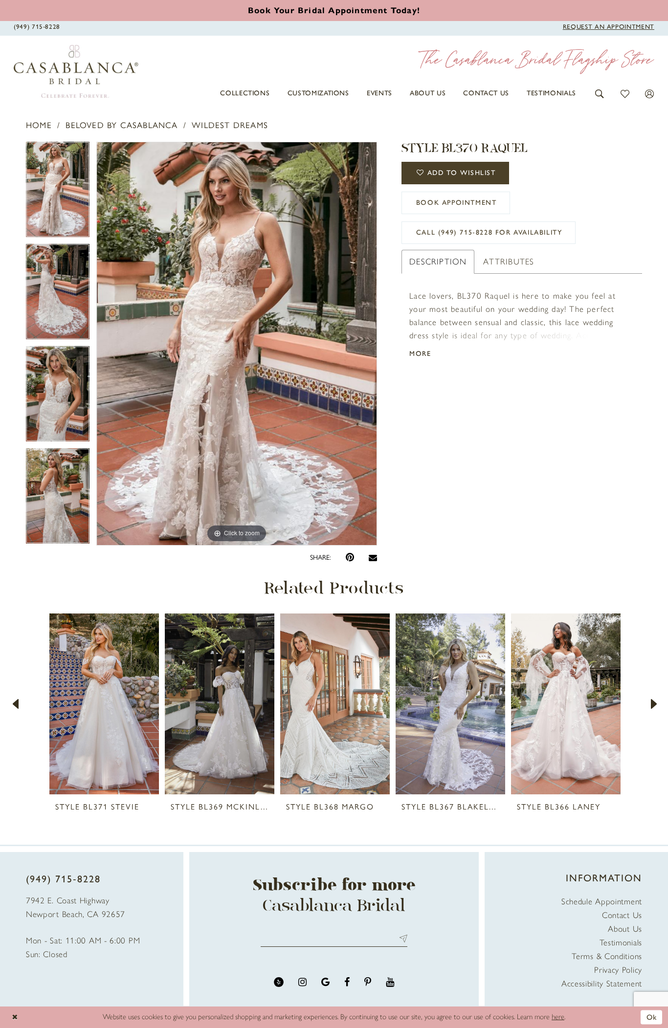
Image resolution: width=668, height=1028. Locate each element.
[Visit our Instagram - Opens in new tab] (302, 982)
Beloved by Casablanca (122, 125)
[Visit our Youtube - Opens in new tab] (390, 982)
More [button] (420, 354)
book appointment (456, 202)
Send (401, 938)
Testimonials (621, 942)
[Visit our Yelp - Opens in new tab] (279, 982)
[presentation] (104, 703)
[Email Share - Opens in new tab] (373, 557)
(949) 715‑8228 (63, 879)
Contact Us (622, 915)
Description (438, 261)
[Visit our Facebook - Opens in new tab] (347, 982)
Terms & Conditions (607, 956)
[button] (600, 93)
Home (39, 125)
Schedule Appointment (601, 901)
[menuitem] (245, 93)
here (558, 1016)
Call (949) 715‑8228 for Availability (489, 232)
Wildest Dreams (230, 125)
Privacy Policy (618, 970)
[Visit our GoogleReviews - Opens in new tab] (325, 982)
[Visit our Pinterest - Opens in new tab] (367, 982)
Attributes (508, 261)
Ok (651, 1016)
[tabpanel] (57, 193)
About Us (625, 929)
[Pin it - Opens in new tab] (350, 557)
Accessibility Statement (601, 983)
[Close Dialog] (14, 1017)
